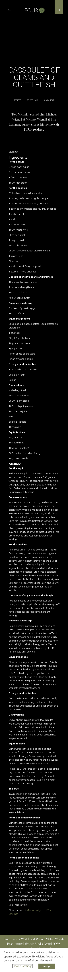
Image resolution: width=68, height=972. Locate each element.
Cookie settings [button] (22, 966)
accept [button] (47, 966)
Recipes (17, 100)
